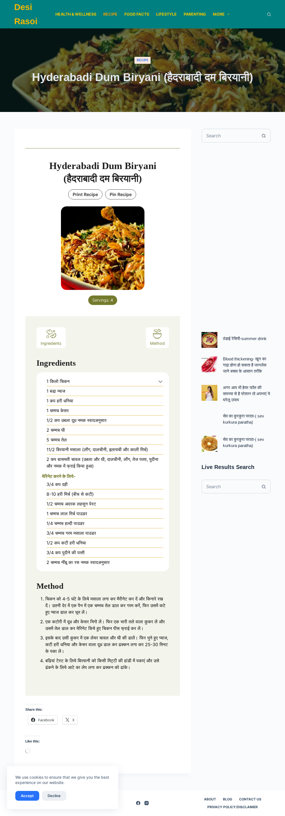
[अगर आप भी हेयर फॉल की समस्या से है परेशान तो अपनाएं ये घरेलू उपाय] (209, 393)
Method (157, 343)
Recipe (110, 14)
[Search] (269, 14)
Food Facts (136, 14)
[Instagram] (146, 803)
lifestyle (166, 14)
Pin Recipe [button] (121, 194)
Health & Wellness (75, 14)
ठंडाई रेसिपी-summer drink (245, 338)
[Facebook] (138, 803)
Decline (54, 795)
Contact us (250, 799)
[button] (160, 381)
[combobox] (229, 136)
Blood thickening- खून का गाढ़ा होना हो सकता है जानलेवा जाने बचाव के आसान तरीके (244, 365)
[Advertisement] (236, 237)
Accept (27, 795)
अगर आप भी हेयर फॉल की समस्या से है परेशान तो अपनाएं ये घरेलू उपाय (246, 393)
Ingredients (51, 343)
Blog (227, 799)
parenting (195, 14)
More (219, 14)
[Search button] (263, 135)
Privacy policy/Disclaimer (232, 807)
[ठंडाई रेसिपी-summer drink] (209, 340)
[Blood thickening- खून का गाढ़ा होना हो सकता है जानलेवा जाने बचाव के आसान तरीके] (209, 364)
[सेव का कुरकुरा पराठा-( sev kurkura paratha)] (209, 444)
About (210, 799)
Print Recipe (85, 194)
